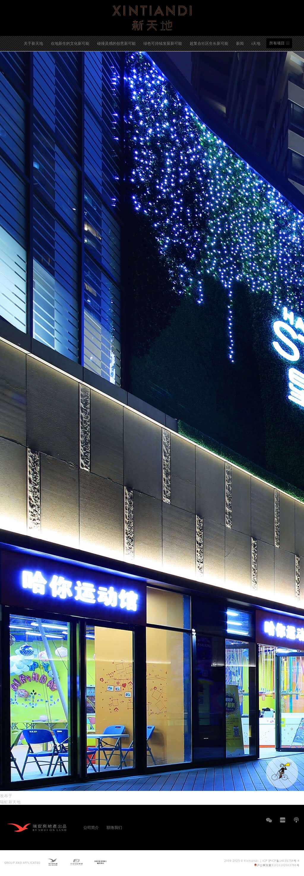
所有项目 (277, 43)
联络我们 (114, 827)
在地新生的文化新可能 (70, 43)
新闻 (240, 43)
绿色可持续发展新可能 (162, 43)
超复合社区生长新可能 (209, 43)
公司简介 (91, 827)
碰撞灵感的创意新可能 (116, 43)
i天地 (255, 43)
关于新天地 (33, 43)
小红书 (282, 820)
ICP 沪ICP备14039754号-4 (281, 861)
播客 (296, 820)
